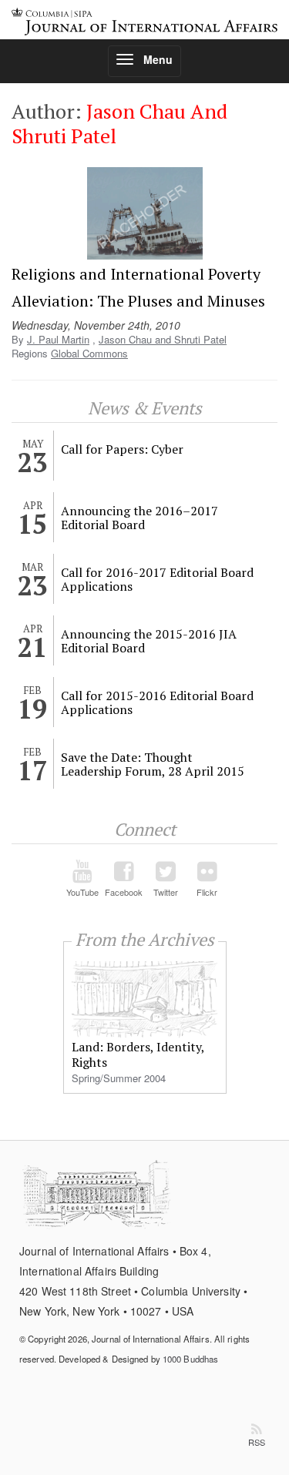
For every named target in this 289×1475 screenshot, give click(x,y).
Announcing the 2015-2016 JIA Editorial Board (149, 641)
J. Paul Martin (58, 339)
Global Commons (89, 353)
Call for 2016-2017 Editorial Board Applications (157, 579)
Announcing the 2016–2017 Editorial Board (139, 517)
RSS (256, 1442)
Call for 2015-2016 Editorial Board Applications (157, 702)
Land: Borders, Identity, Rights (138, 1054)
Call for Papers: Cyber (122, 449)
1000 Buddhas (190, 1359)
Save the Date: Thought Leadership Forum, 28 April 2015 (152, 764)
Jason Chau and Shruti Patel (163, 339)
